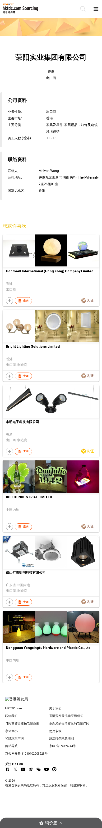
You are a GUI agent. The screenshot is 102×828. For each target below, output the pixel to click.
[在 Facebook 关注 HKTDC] (7, 769)
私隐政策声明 (14, 738)
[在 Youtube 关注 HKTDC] (46, 769)
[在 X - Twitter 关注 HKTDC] (15, 769)
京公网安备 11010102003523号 (26, 753)
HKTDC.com (13, 708)
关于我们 (55, 708)
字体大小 (11, 731)
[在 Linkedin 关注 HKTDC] (23, 769)
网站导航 (11, 746)
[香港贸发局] (51, 701)
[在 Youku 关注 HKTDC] (54, 769)
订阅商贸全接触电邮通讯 (22, 723)
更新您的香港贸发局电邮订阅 (69, 723)
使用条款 (55, 731)
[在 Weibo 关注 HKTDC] (31, 769)
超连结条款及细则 (61, 738)
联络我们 (11, 716)
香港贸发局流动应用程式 (66, 716)
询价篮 (51, 823)
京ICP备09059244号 (62, 746)
